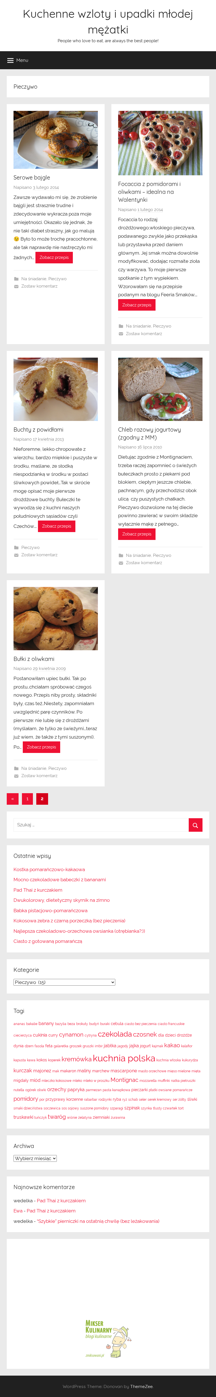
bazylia (60, 1024)
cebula (117, 1023)
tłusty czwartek (165, 1108)
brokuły (82, 1024)
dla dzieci (167, 1035)
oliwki (41, 1090)
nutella (19, 1090)
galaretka (61, 1046)
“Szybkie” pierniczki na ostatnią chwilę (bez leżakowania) (98, 1221)
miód (35, 1080)
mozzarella (148, 1081)
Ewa (18, 1211)
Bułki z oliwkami (34, 658)
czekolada (115, 1034)
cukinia (40, 1035)
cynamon (71, 1034)
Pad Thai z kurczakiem (38, 890)
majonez (42, 1070)
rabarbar (90, 1100)
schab (133, 1100)
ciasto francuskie (171, 1024)
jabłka (110, 1045)
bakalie (31, 1024)
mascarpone (124, 1070)
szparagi (116, 1108)
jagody (123, 1046)
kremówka (77, 1059)
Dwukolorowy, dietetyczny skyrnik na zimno (62, 900)
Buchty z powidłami (38, 429)
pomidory (26, 1098)
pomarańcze (182, 1090)
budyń (94, 1024)
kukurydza (190, 1060)
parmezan (94, 1090)
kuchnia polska (124, 1058)
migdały (21, 1080)
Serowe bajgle (32, 177)
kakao (172, 1045)
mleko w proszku (96, 1081)
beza (71, 1024)
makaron (68, 1071)
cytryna (91, 1035)
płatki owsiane (160, 1090)
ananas (19, 1024)
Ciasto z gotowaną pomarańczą (48, 941)
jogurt (145, 1046)
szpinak (132, 1108)
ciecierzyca (23, 1035)
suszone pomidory (94, 1108)
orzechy (56, 1089)
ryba (117, 1099)
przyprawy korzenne (64, 1099)
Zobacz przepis (54, 257)
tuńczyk (40, 1118)
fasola (39, 1046)
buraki (105, 1024)
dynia (19, 1046)
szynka (146, 1108)
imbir (99, 1046)
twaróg (57, 1116)
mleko (77, 1081)
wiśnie (72, 1118)
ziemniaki (101, 1117)
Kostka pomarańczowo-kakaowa (49, 869)
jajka (134, 1045)
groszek (75, 1046)
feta (49, 1046)
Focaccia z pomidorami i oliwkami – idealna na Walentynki (149, 191)
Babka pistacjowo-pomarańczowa (50, 910)
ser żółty (179, 1100)
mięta (196, 1071)
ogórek (30, 1090)
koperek (54, 1060)
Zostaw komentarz (39, 286)
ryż (124, 1100)
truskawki (23, 1117)
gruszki (88, 1046)
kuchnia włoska (168, 1060)
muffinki (164, 1081)
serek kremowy (160, 1100)
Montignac (124, 1080)
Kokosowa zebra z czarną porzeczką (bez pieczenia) (69, 920)
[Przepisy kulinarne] (108, 1357)
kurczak (23, 1070)
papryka (76, 1089)
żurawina (118, 1118)
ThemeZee (141, 1386)
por (41, 1100)
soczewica (52, 1108)
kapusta (20, 1060)
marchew (100, 1071)
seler (143, 1100)
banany (46, 1023)
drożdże (184, 1035)
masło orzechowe (152, 1071)
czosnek (145, 1034)
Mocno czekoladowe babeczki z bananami (60, 879)
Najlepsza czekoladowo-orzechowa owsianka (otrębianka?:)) (79, 931)
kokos (42, 1060)
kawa (31, 1060)
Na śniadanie (33, 278)
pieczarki (139, 1089)
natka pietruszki (183, 1081)
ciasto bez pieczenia (141, 1024)
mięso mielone (178, 1071)
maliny (84, 1070)
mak (55, 1071)
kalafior (186, 1046)
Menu (22, 60)
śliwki (192, 1099)
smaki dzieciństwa (28, 1108)
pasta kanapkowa (116, 1090)
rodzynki (105, 1100)
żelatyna (85, 1118)
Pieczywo (57, 278)
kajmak (157, 1046)
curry (53, 1035)
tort (181, 1108)
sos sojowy (70, 1108)
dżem (29, 1046)
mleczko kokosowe (56, 1081)
